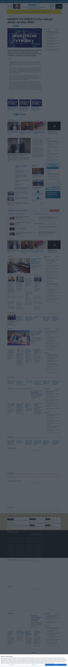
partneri (5, 657)
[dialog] (34, 660)
